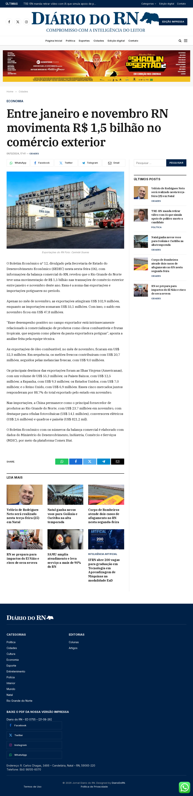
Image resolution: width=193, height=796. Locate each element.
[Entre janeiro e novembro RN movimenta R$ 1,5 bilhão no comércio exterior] (65, 210)
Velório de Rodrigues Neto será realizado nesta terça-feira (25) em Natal (23, 516)
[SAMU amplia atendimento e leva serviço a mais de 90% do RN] (65, 539)
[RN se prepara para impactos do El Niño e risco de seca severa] (25, 539)
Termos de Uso (32, 786)
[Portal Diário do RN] (96, 22)
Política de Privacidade (94, 786)
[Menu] (185, 40)
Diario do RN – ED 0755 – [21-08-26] (29, 719)
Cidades (98, 40)
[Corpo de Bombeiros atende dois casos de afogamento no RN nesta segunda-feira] (106, 495)
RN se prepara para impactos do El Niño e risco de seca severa (23, 558)
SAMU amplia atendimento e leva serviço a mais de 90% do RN (64, 560)
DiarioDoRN (118, 782)
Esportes (84, 40)
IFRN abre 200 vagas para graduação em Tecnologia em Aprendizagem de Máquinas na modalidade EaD (103, 570)
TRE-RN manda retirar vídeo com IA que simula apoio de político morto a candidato (61, 3)
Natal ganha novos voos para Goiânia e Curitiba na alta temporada (62, 516)
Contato (181, 3)
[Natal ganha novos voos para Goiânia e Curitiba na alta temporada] (65, 495)
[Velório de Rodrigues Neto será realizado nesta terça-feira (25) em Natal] (25, 495)
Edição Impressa (173, 21)
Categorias (147, 3)
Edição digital (166, 3)
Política (70, 40)
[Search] (180, 40)
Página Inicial (53, 40)
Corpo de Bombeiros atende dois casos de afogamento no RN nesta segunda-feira (103, 516)
